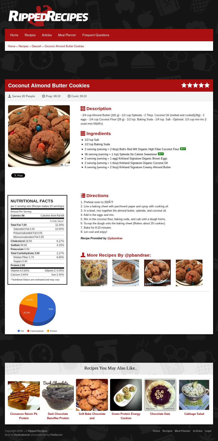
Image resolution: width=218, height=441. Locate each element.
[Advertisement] (109, 64)
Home (14, 35)
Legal (208, 431)
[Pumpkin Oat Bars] (125, 272)
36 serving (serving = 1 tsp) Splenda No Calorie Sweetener (121, 154)
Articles (47, 35)
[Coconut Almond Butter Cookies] (37, 133)
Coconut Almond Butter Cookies (64, 46)
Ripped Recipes (48, 18)
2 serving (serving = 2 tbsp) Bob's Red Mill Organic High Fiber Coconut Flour (132, 149)
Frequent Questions (95, 35)
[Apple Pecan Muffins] (94, 272)
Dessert (36, 46)
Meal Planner (67, 35)
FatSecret (56, 435)
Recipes (30, 35)
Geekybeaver (22, 435)
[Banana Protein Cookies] (157, 272)
